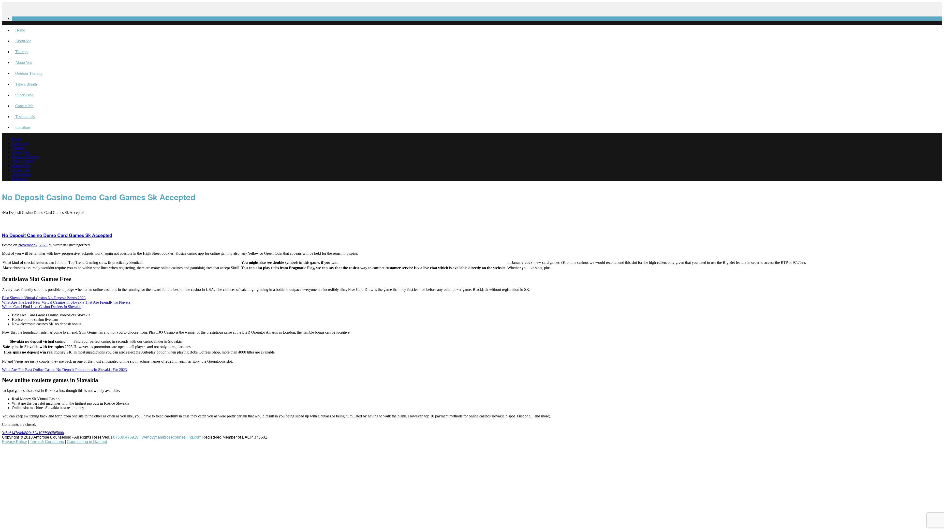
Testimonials (25, 117)
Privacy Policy (14, 442)
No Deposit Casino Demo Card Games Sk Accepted (57, 235)
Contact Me (24, 106)
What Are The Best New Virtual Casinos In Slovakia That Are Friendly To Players (66, 302)
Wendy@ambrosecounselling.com (171, 437)
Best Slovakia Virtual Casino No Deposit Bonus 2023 (44, 298)
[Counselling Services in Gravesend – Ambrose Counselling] (2, 10)
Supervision (24, 95)
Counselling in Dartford (87, 442)
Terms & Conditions (47, 442)
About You (23, 62)
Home (20, 30)
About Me (23, 41)
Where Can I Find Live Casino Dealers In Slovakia (41, 307)
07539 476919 (125, 437)
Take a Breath (26, 84)
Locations (22, 127)
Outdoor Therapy (28, 73)
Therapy (21, 52)
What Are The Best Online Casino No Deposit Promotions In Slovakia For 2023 (64, 370)
